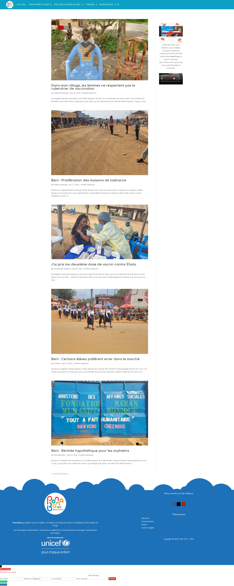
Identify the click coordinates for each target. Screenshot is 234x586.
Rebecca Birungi (60, 184)
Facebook (3, 584)
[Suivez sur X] (179, 504)
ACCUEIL (21, 4)
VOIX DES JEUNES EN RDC (67, 4)
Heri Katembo (59, 455)
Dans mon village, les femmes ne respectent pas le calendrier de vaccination (93, 87)
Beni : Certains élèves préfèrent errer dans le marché (95, 359)
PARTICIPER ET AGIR (39, 4)
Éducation (145, 518)
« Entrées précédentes (60, 474)
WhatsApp (3, 582)
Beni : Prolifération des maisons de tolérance (88, 180)
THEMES (90, 4)
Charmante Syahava (62, 268)
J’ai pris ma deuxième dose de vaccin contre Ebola (93, 264)
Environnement (147, 521)
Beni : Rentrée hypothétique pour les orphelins (90, 450)
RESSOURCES (106, 4)
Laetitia (57, 363)
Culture (144, 524)
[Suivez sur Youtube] (183, 504)
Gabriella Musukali (61, 93)
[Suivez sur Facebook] (174, 504)
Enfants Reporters (89, 93)
